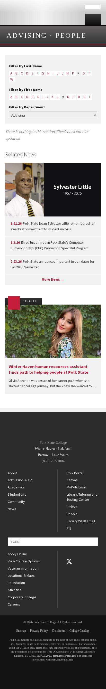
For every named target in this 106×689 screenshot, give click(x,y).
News (12, 508)
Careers (14, 604)
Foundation (16, 582)
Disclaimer (58, 631)
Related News (21, 154)
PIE (69, 528)
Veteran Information (23, 568)
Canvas (72, 480)
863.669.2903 (44, 655)
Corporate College (22, 597)
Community (16, 501)
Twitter (69, 561)
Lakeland (65, 449)
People (70, 35)
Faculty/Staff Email (81, 521)
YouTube (69, 568)
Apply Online (17, 554)
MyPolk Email (76, 487)
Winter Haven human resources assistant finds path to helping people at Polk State (48, 369)
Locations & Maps (21, 575)
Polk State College (42, 12)
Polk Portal (75, 473)
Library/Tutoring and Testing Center (82, 497)
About (12, 473)
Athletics (14, 590)
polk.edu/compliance (62, 659)
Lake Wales (60, 455)
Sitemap (21, 631)
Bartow (43, 455)
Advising (26, 35)
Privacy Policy (39, 631)
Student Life (17, 494)
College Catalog (79, 631)
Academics (16, 487)
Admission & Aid (20, 480)
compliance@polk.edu (64, 655)
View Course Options (24, 561)
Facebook (69, 554)
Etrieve (72, 506)
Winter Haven (45, 449)
